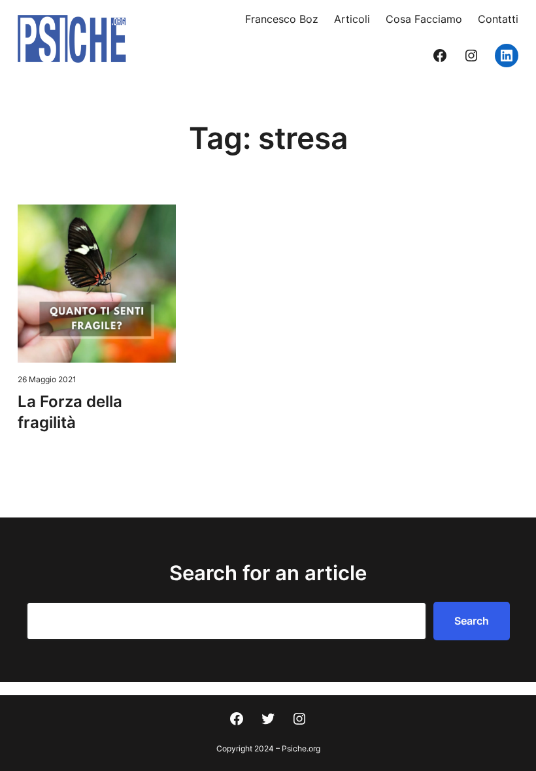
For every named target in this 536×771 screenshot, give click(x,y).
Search (471, 620)
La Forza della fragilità (70, 412)
